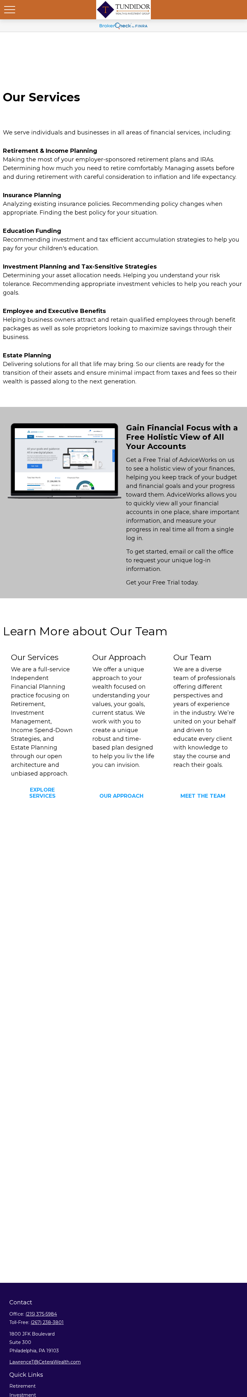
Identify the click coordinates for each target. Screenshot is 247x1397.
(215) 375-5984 (41, 1314)
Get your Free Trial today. (162, 582)
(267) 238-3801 (47, 1322)
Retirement (22, 1386)
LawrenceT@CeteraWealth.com (45, 1362)
